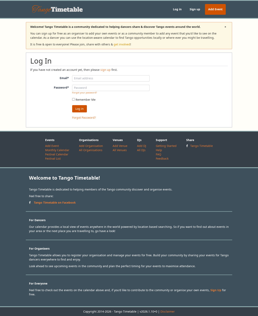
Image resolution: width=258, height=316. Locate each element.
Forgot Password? (84, 117)
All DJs (141, 150)
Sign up (195, 9)
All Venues (120, 150)
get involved (122, 44)
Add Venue (120, 146)
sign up (105, 70)
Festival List (53, 158)
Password (61, 87)
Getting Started (166, 146)
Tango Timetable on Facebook (55, 202)
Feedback (162, 158)
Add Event (215, 9)
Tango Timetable (201, 146)
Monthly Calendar (57, 150)
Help (159, 150)
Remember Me (85, 99)
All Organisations (90, 150)
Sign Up (215, 290)
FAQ (158, 154)
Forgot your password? (84, 92)
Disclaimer (167, 311)
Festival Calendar (56, 154)
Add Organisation (91, 146)
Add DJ (141, 146)
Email (64, 78)
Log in (177, 9)
